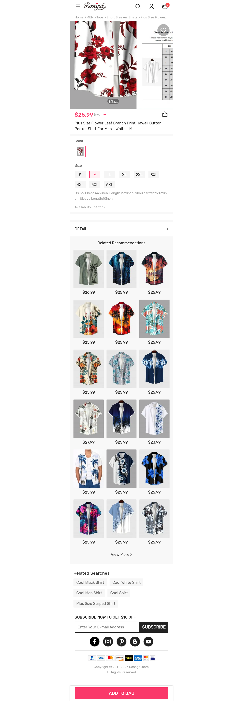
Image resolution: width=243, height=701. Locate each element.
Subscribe (154, 627)
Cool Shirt (119, 593)
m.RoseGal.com (99, 6)
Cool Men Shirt (89, 593)
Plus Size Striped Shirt (95, 603)
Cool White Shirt (126, 582)
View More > (121, 554)
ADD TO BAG (121, 693)
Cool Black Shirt (90, 582)
